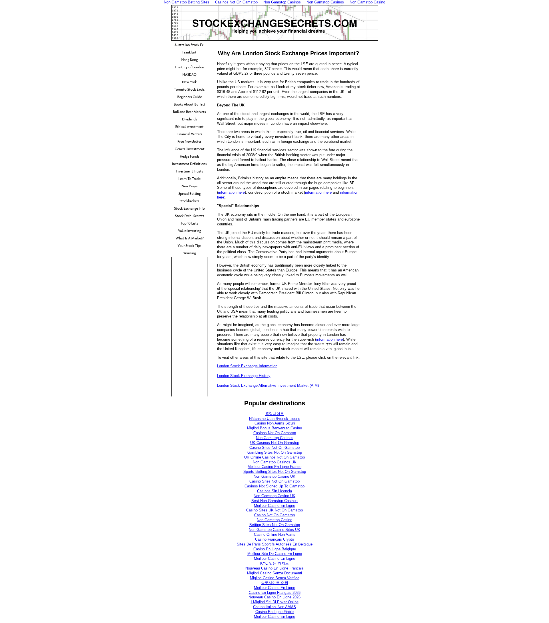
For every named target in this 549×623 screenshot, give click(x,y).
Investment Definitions (189, 164)
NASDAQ (189, 74)
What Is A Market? (190, 238)
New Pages (190, 186)
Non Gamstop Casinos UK (275, 462)
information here (231, 192)
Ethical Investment (189, 126)
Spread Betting (189, 193)
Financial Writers (189, 134)
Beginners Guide (189, 97)
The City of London (189, 67)
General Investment (189, 149)
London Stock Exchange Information (247, 366)
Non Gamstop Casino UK (274, 476)
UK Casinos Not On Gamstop (274, 443)
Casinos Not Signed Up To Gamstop (274, 486)
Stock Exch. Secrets (189, 216)
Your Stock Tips (189, 245)
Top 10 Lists (189, 223)
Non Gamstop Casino (274, 520)
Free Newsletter (189, 141)
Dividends (189, 119)
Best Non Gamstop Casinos (274, 501)
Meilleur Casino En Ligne (274, 505)
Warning (189, 253)
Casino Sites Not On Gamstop (274, 447)
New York (189, 82)
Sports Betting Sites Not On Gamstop (274, 471)
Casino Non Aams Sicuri (274, 423)
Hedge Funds (189, 156)
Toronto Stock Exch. (189, 89)
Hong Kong (189, 59)
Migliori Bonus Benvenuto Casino (274, 428)
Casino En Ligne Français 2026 (275, 592)
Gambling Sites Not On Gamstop (274, 452)
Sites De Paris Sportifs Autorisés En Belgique (275, 544)
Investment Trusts (189, 171)
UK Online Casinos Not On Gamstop (274, 457)
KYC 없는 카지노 (274, 563)
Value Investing (189, 231)
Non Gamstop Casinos (274, 438)
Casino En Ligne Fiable (274, 612)
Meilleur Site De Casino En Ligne (274, 553)
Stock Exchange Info (189, 208)
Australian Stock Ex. (189, 45)
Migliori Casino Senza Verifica (274, 578)
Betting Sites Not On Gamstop (274, 525)
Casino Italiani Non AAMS (274, 607)
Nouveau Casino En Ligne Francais (274, 568)
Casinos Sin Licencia (274, 491)
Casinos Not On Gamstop (274, 433)
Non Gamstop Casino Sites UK (274, 529)
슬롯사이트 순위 (274, 583)
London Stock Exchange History (243, 376)
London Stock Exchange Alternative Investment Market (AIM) (268, 385)
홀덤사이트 (274, 414)
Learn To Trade (189, 178)
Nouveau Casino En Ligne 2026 (274, 597)
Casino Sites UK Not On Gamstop (274, 510)
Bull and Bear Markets (189, 112)
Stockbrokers (189, 201)
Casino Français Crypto (274, 539)
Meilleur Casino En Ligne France (274, 467)
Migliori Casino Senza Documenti (274, 573)
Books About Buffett (189, 104)
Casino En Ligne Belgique (274, 549)
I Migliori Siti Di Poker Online (275, 602)
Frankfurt (189, 52)
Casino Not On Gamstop (274, 515)
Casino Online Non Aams (274, 534)
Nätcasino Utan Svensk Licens (274, 418)
